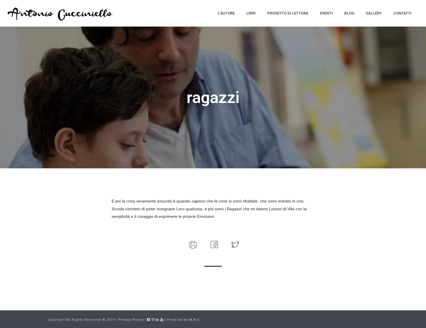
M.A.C (194, 320)
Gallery (374, 13)
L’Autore (226, 13)
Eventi (326, 13)
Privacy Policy (131, 320)
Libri (251, 13)
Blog (349, 13)
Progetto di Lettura (287, 13)
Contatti (402, 13)
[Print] (192, 244)
